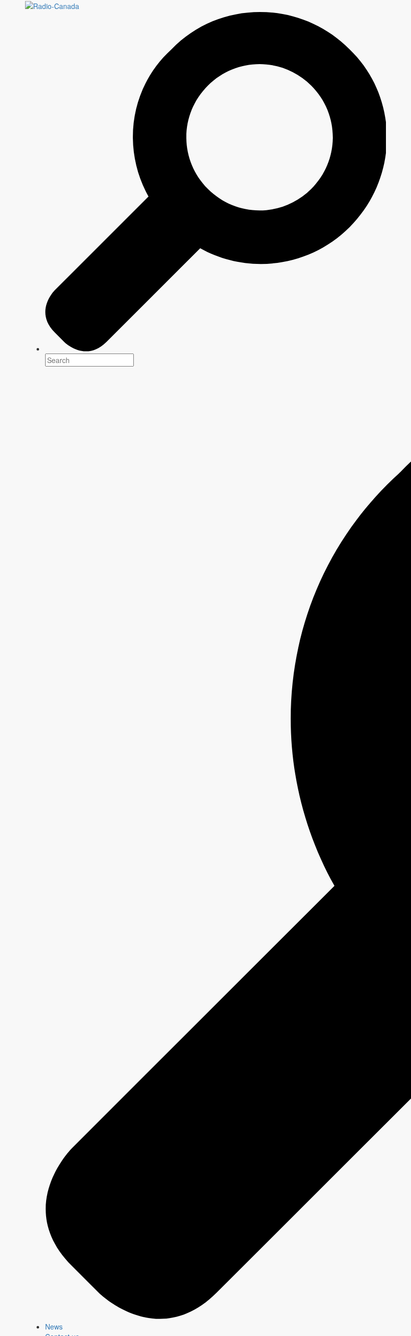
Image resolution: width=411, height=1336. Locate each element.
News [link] (54, 1326)
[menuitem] (215, 1326)
